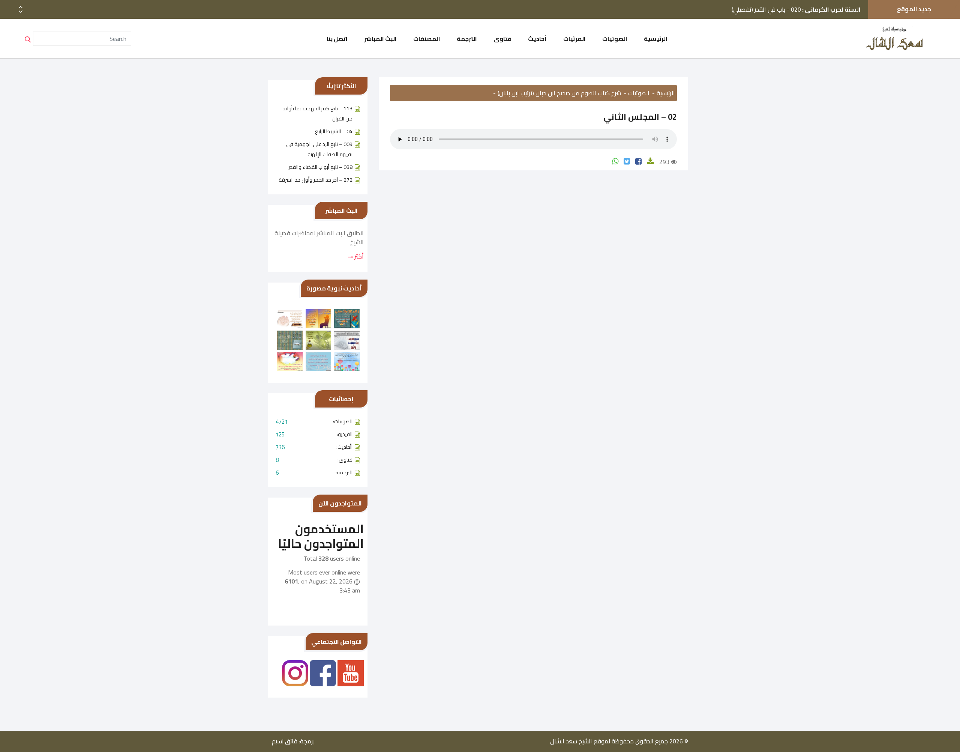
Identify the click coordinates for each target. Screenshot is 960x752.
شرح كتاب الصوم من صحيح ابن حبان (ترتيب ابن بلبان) (559, 93)
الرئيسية (656, 38)
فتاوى (503, 38)
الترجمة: (314, 473)
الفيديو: (314, 434)
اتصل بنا (337, 38)
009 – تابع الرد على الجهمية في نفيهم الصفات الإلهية (319, 149)
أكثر (358, 256)
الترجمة (467, 38)
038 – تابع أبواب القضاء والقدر (320, 167)
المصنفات (426, 38)
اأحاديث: (314, 447)
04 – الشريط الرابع (333, 131)
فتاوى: (314, 460)
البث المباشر (380, 38)
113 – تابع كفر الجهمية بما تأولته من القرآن (317, 113)
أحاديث (537, 38)
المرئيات (574, 38)
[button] (20, 12)
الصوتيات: (314, 422)
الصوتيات (614, 38)
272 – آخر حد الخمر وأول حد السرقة (315, 180)
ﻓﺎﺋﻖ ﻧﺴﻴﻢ (284, 741)
